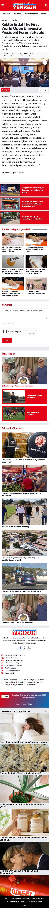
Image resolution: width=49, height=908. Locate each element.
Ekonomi (30, 682)
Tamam (24, 905)
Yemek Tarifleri (32, 685)
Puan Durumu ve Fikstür (13, 665)
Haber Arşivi (9, 673)
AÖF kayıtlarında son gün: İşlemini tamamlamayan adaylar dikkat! (12, 249)
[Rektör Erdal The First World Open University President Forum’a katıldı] (24, 72)
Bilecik (43, 14)
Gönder (7, 340)
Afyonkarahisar (30, 14)
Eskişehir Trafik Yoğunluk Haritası (17, 663)
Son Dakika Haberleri (12, 670)
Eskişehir (6, 14)
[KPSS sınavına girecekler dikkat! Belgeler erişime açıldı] (36, 239)
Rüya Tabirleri (18, 685)
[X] (24, 648)
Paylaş (6, 90)
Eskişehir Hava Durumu (13, 658)
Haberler (5, 20)
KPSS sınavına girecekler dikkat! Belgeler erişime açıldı (35, 249)
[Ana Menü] (2, 5)
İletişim (23, 680)
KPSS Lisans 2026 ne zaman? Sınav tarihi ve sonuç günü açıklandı (11, 293)
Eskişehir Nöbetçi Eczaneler (15, 655)
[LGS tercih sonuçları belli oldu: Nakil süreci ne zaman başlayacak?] (36, 262)
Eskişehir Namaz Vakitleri (14, 660)
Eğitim (14, 20)
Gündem (17, 14)
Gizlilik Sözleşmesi (10, 680)
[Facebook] (20, 648)
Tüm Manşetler (10, 668)
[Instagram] (29, 648)
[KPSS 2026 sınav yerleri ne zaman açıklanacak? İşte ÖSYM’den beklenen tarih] (13, 262)
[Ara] (46, 5)
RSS (6, 696)
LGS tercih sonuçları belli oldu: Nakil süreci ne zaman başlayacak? (35, 271)
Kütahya (7, 685)
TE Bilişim (30, 704)
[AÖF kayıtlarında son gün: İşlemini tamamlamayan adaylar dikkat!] (13, 239)
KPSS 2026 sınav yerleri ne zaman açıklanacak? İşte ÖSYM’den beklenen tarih (12, 271)
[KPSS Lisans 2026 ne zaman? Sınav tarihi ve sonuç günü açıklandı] (13, 284)
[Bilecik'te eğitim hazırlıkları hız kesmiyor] (36, 284)
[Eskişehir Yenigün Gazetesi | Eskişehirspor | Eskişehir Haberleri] (24, 5)
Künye (32, 680)
